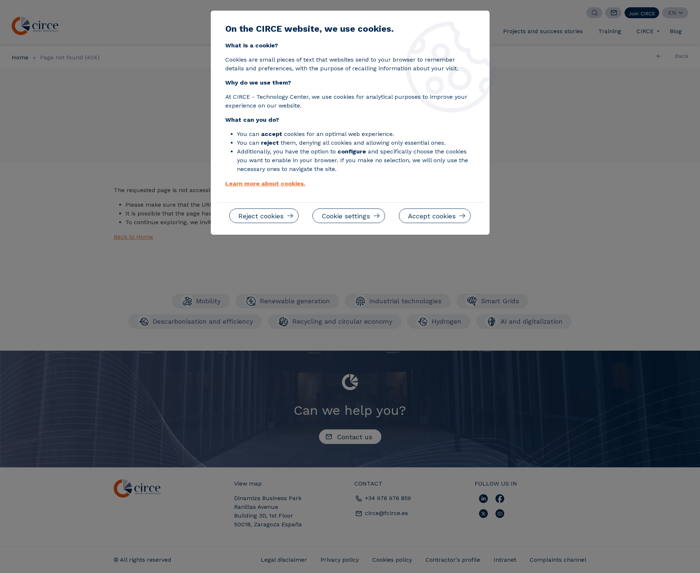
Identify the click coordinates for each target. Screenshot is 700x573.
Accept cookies (432, 216)
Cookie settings (346, 216)
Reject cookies (261, 216)
